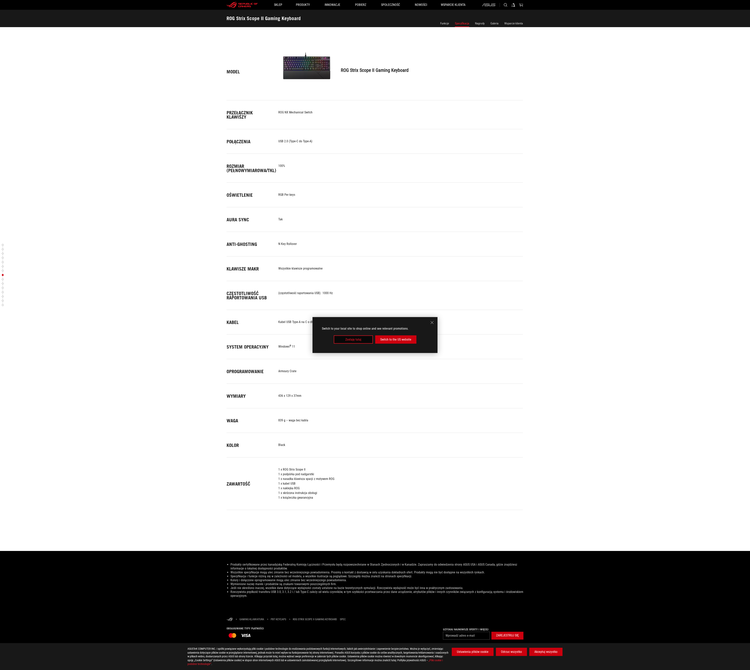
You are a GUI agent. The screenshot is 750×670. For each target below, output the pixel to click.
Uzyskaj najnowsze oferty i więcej (465, 629)
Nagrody (480, 23)
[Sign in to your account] (513, 5)
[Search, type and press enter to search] (505, 4)
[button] (3, 245)
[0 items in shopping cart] (521, 5)
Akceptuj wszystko (545, 652)
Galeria (494, 23)
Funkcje (444, 23)
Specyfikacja (462, 23)
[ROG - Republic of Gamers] (242, 5)
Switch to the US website (395, 339)
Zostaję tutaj (353, 339)
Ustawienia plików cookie (472, 652)
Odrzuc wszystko (511, 652)
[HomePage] (230, 620)
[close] (432, 322)
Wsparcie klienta (513, 23)
